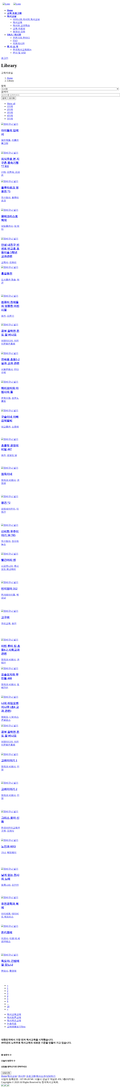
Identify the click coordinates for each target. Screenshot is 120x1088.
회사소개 (41, 1076)
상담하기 (50, 1076)
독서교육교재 (14, 1014)
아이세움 (6, 913)
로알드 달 (12, 455)
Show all (11, 103)
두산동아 (6, 197)
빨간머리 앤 (8, 559)
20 (8, 1006)
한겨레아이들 (8, 594)
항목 (3, 86)
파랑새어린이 (8, 509)
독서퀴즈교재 (14, 1020)
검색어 (4, 91)
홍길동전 (6, 273)
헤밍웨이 (11, 852)
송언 (14, 623)
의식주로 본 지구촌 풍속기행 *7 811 (10, 162)
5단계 (10, 118)
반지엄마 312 (9, 588)
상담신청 (6, 1073)
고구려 (5, 617)
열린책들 (6, 140)
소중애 (15, 426)
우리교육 (6, 623)
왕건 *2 (5, 502)
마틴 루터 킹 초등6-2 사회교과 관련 (10, 649)
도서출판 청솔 (8, 279)
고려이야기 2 (9, 789)
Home (10, 78)
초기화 (12, 98)
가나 (3, 852)
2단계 (10, 109)
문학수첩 (6, 398)
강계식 (10, 831)
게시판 (21, 1076)
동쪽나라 (6, 885)
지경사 (4, 938)
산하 (3, 172)
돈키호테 (6, 932)
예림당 (4, 717)
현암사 (4, 971)
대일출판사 (7, 226)
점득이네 (6, 474)
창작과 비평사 (8, 480)
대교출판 (6, 426)
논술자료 (11, 1023)
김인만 (15, 885)
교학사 (4, 262)
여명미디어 (7, 340)
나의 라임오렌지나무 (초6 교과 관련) (10, 707)
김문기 (10, 316)
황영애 (12, 971)
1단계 (10, 106)
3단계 (10, 112)
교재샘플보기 (16, 1026)
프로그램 (31, 1076)
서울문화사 (7, 369)
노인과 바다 (8, 846)
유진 (3, 316)
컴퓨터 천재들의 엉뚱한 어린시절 (10, 306)
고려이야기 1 (9, 760)
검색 (4, 98)
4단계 (10, 115)
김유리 (12, 262)
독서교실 (12, 1076)
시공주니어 (7, 566)
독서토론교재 (14, 1017)
